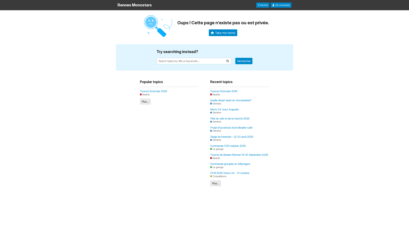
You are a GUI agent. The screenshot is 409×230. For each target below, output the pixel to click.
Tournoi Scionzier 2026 (153, 91)
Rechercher (244, 61)
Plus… (145, 101)
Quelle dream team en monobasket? (230, 100)
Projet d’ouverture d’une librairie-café (231, 127)
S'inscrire (263, 5)
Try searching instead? (177, 51)
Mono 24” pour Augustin (224, 109)
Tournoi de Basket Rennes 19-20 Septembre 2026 (239, 154)
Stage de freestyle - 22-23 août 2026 (231, 136)
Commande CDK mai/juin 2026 (228, 145)
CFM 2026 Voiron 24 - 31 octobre (229, 173)
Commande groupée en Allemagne (230, 163)
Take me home (225, 32)
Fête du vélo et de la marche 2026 (229, 118)
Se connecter (282, 5)
